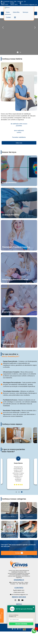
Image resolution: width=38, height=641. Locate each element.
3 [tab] (22, 492)
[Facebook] (19, 600)
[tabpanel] (18, 470)
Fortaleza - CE (12, 616)
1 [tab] (18, 52)
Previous (3, 27)
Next (35, 27)
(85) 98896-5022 (4, 3)
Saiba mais (19, 143)
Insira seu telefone (13, 615)
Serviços (25, 12)
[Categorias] (15, 17)
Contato (8, 17)
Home (8, 12)
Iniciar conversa (21, 624)
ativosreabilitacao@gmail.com (28, 4)
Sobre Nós (16, 12)
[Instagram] (15, 600)
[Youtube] (22, 600)
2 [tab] (20, 52)
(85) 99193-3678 (14, 3)
